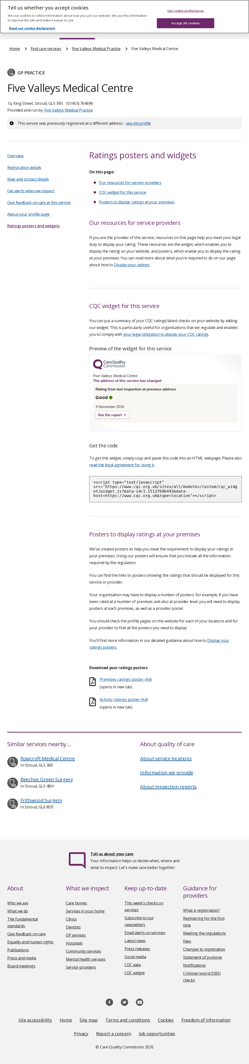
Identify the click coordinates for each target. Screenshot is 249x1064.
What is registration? (201, 910)
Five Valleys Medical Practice (96, 48)
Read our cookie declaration (32, 28)
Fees (187, 941)
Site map (89, 1020)
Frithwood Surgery (41, 800)
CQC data (132, 964)
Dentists (73, 927)
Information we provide (166, 772)
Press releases (137, 948)
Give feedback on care (26, 934)
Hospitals (74, 943)
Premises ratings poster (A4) (126, 679)
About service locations (166, 758)
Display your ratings (131, 264)
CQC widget (134, 972)
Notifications (194, 965)
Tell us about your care (111, 854)
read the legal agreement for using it (121, 465)
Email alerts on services (144, 932)
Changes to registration (204, 949)
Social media (135, 956)
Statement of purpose (202, 957)
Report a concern (113, 1034)
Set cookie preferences (185, 11)
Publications (18, 950)
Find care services (46, 48)
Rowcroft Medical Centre (47, 758)
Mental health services (85, 959)
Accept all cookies (185, 23)
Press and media (21, 958)
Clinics (71, 919)
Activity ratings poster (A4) (124, 699)
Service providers (81, 967)
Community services (83, 951)
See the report (110, 415)
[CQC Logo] (109, 368)
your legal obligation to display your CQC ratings (165, 334)
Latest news (135, 940)
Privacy (81, 1034)
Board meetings (21, 966)
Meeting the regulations (204, 933)
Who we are (17, 903)
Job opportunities (157, 1034)
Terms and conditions (128, 1020)
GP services (76, 935)
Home (14, 48)
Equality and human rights (30, 942)
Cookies (166, 1020)
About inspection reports (168, 786)
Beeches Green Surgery (46, 779)
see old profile (138, 123)
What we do (17, 911)
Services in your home (85, 911)
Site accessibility (35, 1020)
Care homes (76, 903)
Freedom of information (206, 1020)
